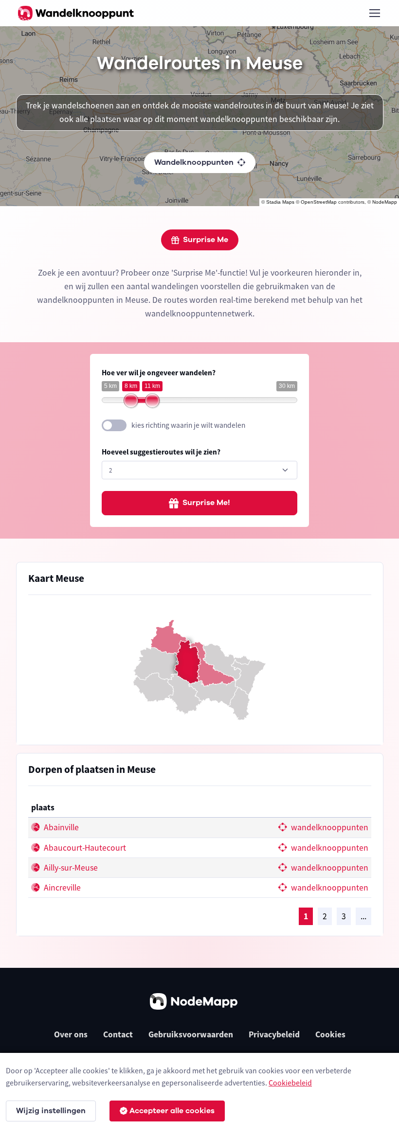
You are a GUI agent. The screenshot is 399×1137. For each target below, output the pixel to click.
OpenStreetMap (319, 202)
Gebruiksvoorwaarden (190, 1034)
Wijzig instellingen (51, 1110)
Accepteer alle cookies (172, 1110)
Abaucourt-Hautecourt (84, 847)
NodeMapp (384, 202)
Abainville (60, 827)
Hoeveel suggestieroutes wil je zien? (161, 451)
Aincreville (61, 887)
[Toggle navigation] (374, 13)
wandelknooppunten (328, 827)
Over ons (71, 1034)
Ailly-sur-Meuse (70, 867)
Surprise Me (205, 239)
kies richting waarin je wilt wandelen (188, 425)
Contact (118, 1034)
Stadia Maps (280, 202)
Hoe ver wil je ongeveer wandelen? (159, 372)
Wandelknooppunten (194, 162)
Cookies (330, 1034)
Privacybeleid (274, 1034)
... (363, 916)
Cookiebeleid (290, 1082)
